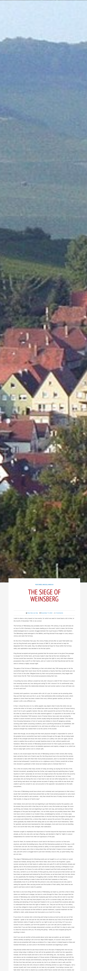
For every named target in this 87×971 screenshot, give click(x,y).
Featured (38, 584)
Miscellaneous (48, 584)
